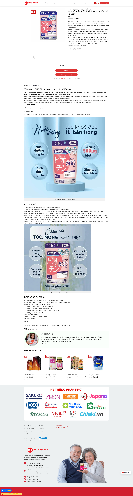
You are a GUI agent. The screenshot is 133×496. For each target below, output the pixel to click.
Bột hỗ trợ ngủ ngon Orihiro (96, 376)
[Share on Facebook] (69, 49)
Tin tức (41, 434)
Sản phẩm (56, 3)
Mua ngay (66, 70)
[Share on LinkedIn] (80, 49)
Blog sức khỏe (76, 3)
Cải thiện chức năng (78, 9)
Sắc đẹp (88, 9)
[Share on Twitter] (71, 49)
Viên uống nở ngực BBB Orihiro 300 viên (55, 376)
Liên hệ (84, 3)
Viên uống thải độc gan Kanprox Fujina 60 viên (77, 376)
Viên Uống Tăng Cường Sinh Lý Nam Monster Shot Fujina (33, 376)
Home (69, 9)
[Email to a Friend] (74, 49)
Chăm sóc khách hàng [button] (30, 426)
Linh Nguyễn (47, 334)
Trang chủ (43, 3)
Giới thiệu (49, 3)
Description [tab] (27, 85)
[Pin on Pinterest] (77, 49)
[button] (98, 3)
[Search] (95, 3)
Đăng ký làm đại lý (66, 3)
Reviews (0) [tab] (36, 85)
